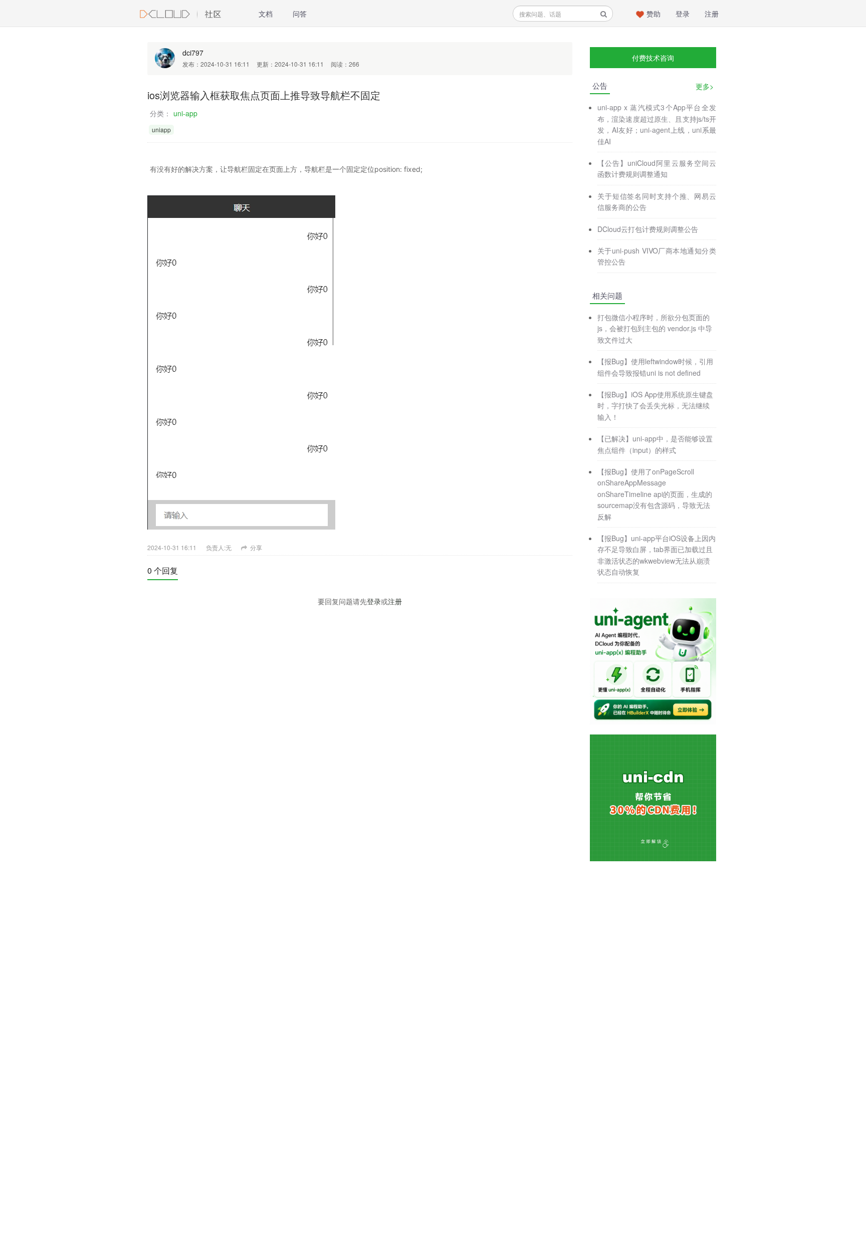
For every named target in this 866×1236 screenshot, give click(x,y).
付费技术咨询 (653, 58)
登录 (683, 14)
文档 (266, 14)
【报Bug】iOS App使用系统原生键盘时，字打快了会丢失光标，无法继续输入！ (655, 405)
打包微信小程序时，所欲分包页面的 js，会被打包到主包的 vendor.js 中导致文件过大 (654, 328)
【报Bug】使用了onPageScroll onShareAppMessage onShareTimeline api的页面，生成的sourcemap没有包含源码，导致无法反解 (654, 494)
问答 (300, 14)
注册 (712, 14)
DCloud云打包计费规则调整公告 (647, 229)
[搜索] (603, 14)
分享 (255, 547)
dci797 (192, 53)
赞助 (653, 14)
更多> (705, 86)
